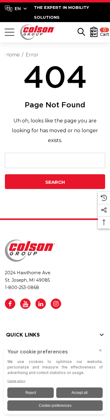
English (16, 8)
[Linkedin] (40, 304)
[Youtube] (25, 304)
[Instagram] (56, 304)
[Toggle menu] (9, 32)
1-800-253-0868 (22, 287)
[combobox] (16, 8)
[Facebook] (10, 304)
